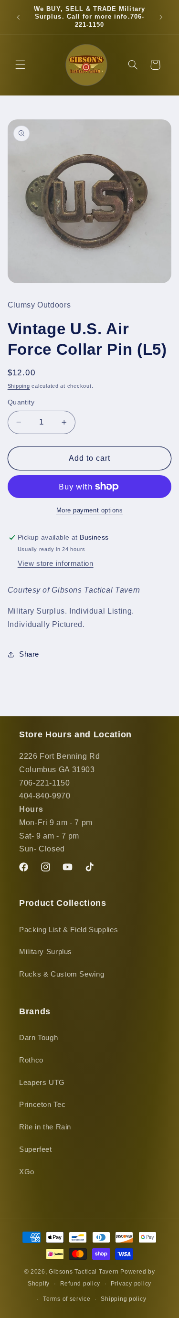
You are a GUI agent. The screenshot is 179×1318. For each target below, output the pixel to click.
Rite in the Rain (45, 1127)
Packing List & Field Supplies (68, 930)
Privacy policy (131, 1283)
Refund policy (80, 1283)
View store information (56, 563)
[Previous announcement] (18, 17)
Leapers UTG (42, 1082)
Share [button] (29, 654)
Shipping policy (123, 1299)
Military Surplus (45, 952)
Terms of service (67, 1299)
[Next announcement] (160, 17)
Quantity (21, 402)
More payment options (89, 510)
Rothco (31, 1060)
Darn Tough (38, 1038)
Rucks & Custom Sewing (61, 974)
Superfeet (35, 1149)
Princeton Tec (42, 1104)
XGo (26, 1172)
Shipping (19, 386)
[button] (20, 65)
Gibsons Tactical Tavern (83, 1272)
